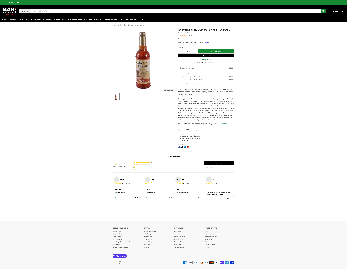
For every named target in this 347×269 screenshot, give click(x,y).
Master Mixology (117, 239)
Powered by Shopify (118, 263)
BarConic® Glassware (119, 234)
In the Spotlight (147, 234)
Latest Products (117, 231)
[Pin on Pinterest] (188, 147)
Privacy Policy (178, 244)
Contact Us (208, 234)
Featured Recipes (148, 242)
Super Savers (116, 244)
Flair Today (146, 247)
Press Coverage (147, 244)
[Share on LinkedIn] (185, 147)
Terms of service (210, 244)
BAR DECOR (47, 19)
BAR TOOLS (23, 19)
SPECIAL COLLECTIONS (9, 19)
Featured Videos (148, 239)
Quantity (180, 47)
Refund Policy (209, 239)
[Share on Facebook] (179, 147)
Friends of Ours (178, 242)
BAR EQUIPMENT (59, 19)
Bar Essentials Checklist (150, 231)
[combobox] (176, 11)
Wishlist (207, 247)
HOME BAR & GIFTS (95, 19)
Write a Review (219, 163)
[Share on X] (182, 147)
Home (114, 25)
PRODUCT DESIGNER (111, 19)
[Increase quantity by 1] (194, 51)
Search (207, 231)
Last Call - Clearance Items (120, 247)
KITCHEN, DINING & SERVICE (77, 19)
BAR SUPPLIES (35, 19)
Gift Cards (177, 234)
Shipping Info (209, 242)
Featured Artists (147, 236)
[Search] (323, 11)
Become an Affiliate (180, 236)
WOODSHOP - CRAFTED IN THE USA (132, 19)
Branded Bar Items (179, 239)
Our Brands (177, 231)
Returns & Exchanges (211, 236)
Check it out (223, 124)
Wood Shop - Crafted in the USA (122, 242)
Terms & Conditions (179, 247)
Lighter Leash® (117, 236)
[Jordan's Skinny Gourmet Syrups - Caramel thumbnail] (115, 96)
